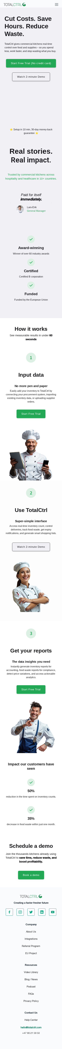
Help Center (31, 1020)
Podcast (31, 987)
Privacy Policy (31, 1001)
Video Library (31, 972)
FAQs (31, 994)
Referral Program (31, 946)
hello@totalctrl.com (31, 1027)
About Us (31, 932)
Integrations (31, 939)
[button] (10, 202)
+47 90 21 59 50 (31, 1033)
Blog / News (31, 979)
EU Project (31, 953)
